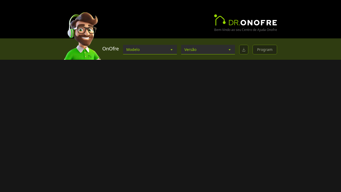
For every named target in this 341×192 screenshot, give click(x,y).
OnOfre (110, 48)
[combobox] (150, 49)
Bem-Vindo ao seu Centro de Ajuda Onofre (245, 30)
